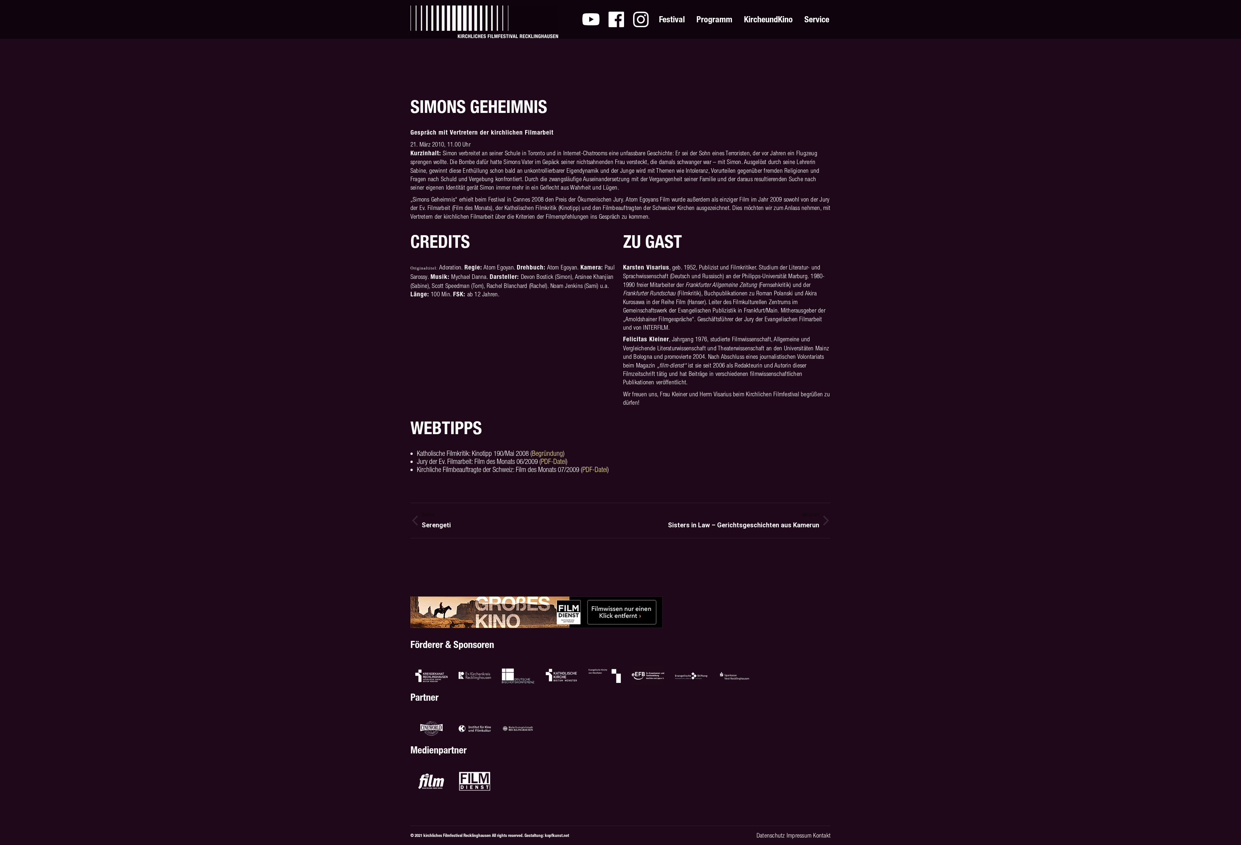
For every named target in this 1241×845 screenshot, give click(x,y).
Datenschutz (771, 835)
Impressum (799, 835)
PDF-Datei (553, 461)
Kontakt (822, 835)
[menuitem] (590, 19)
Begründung (547, 453)
